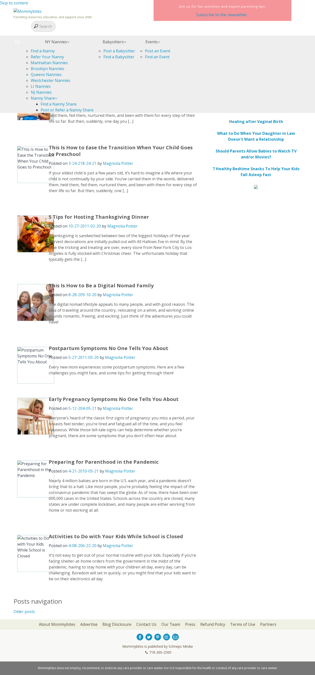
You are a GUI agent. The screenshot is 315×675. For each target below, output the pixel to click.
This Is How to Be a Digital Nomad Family (101, 285)
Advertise (88, 624)
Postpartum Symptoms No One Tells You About (108, 348)
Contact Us (146, 624)
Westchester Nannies (50, 80)
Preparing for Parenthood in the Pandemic (103, 462)
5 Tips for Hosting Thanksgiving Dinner (99, 217)
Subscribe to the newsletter (221, 14)
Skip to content (14, 3)
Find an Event (157, 57)
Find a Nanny (43, 51)
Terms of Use (242, 624)
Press (190, 624)
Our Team (170, 624)
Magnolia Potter (118, 163)
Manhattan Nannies (49, 62)
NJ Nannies (41, 92)
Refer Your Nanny (47, 57)
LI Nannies (41, 86)
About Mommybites (57, 624)
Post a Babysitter (119, 51)
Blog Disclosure (116, 624)
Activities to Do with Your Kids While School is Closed (116, 536)
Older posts (24, 611)
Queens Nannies (46, 74)
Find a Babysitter (118, 57)
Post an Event (157, 51)
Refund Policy (212, 624)
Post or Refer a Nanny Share (67, 110)
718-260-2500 (160, 652)
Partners (268, 624)
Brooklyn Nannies (47, 68)
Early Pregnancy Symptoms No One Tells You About (114, 399)
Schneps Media (181, 646)
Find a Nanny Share (59, 104)
